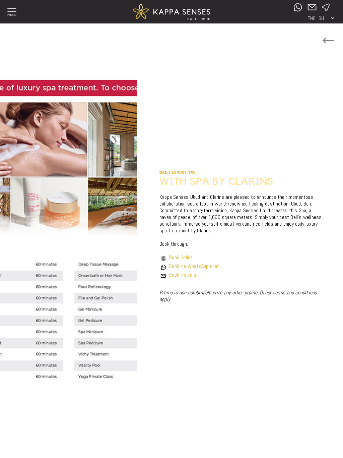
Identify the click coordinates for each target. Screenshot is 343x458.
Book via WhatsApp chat (194, 266)
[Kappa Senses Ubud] (172, 18)
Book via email (183, 274)
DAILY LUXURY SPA (177, 172)
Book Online (181, 257)
